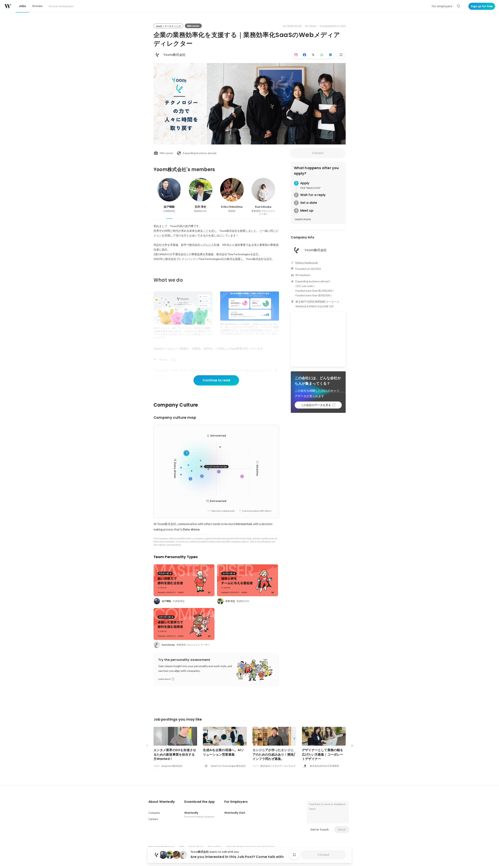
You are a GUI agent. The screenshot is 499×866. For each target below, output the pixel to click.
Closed (317, 153)
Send (341, 830)
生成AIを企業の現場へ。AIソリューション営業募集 (223, 752)
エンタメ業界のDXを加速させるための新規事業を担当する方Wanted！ (175, 754)
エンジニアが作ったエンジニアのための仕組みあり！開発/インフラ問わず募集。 (274, 754)
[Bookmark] (341, 55)
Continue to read (216, 380)
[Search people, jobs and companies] (459, 6)
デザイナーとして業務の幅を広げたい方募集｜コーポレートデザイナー (322, 754)
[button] (161, 801)
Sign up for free (482, 6)
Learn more (303, 219)
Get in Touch (319, 830)
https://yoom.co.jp (306, 262)
